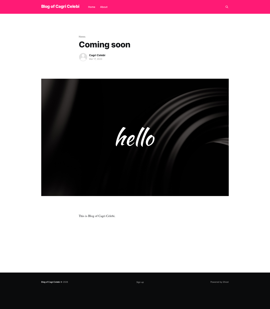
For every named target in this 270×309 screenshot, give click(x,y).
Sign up (140, 282)
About (104, 6)
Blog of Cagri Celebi (60, 6)
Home (91, 6)
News (82, 36)
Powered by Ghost (219, 282)
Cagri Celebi (97, 55)
